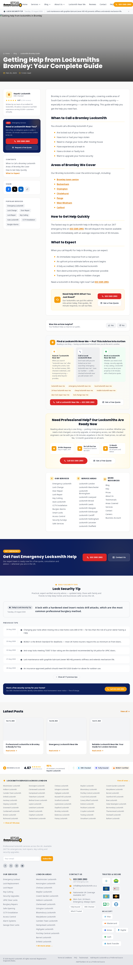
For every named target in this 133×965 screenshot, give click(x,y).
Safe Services (58, 523)
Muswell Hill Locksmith (63, 797)
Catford (61, 207)
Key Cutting (24, 215)
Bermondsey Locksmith (114, 808)
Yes (112, 325)
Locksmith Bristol (86, 500)
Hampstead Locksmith (37, 793)
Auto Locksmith (12, 220)
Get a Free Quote (111, 303)
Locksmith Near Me (77, 4)
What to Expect (13, 173)
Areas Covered (112, 503)
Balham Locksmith (112, 818)
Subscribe (47, 858)
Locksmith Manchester (89, 487)
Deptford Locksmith (62, 808)
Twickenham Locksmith (37, 818)
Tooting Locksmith (86, 815)
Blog (46, 4)
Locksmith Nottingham (89, 519)
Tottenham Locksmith (36, 797)
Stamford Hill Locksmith (114, 797)
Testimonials (111, 499)
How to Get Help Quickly (16, 170)
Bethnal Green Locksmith (38, 800)
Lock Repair (11, 215)
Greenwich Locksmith (11, 808)
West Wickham (64, 202)
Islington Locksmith (62, 789)
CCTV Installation (29, 220)
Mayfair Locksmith (87, 786)
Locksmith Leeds (86, 504)
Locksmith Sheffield (87, 526)
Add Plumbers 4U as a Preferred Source (90, 962)
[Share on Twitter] (14, 189)
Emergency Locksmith (15, 206)
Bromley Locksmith (61, 811)
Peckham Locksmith (87, 808)
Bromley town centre (68, 179)
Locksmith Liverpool (87, 497)
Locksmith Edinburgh (88, 511)
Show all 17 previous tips (67, 677)
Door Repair (25, 210)
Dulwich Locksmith (35, 811)
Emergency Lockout (11, 879)
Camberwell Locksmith (11, 811)
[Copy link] (27, 189)
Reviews (92, 4)
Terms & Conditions (65, 958)
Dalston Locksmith (87, 804)
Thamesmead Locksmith (115, 811)
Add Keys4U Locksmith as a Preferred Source (106, 958)
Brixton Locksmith (9, 815)
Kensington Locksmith (37, 786)
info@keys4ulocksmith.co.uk (85, 887)
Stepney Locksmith (10, 804)
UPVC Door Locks (10, 900)
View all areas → (123, 781)
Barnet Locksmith (112, 793)
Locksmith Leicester (87, 522)
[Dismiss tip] (128, 11)
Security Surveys (59, 520)
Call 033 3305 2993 (75, 460)
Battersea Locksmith (62, 815)
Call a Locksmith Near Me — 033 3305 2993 (75, 402)
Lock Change (12, 210)
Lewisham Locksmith (36, 808)
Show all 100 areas (12, 823)
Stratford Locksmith (62, 800)
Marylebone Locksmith (114, 789)
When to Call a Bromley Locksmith (20, 163)
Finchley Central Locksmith (90, 793)
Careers (109, 514)
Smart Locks (57, 512)
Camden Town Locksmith (12, 793)
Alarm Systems (9, 921)
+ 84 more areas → (44, 946)
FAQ (112, 4)
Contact (103, 4)
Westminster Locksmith (11, 786)
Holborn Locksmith (10, 789)
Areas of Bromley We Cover (17, 166)
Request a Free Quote (23, 147)
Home (24, 4)
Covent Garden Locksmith (115, 786)
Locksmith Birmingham (84, 492)
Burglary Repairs (10, 904)
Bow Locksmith (111, 800)
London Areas (43, 874)
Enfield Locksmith (9, 797)
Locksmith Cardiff (86, 515)
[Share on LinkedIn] (21, 189)
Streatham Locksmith (88, 818)
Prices (108, 492)
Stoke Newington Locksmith (116, 804)
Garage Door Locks (11, 925)
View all (124, 711)
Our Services (10, 874)
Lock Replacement (11, 883)
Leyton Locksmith (35, 804)
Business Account (113, 518)
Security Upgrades (11, 896)
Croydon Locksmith (87, 811)
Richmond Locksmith (10, 818)
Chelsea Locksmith (61, 786)
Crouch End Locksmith (88, 797)
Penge (60, 198)
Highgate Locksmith (62, 793)
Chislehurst (63, 193)
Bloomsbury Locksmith (88, 789)
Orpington (62, 188)
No (123, 325)
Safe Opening (9, 908)
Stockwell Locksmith (113, 815)
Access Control (58, 516)
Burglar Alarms (12, 224)
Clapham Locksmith (36, 815)
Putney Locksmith (61, 818)
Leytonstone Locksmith (63, 804)
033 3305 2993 (23, 141)
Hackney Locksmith (10, 800)
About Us (58, 4)
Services (34, 4)
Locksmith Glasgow (87, 508)
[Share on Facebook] (8, 189)
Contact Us (121, 557)
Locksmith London (87, 483)
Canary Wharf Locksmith (89, 800)
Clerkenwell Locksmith (37, 789)
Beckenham (63, 184)
